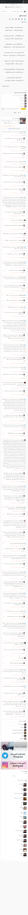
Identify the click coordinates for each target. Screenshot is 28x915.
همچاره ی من (21, 835)
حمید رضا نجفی (21, 486)
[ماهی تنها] (25, 817)
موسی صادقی (21, 593)
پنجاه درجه (21, 849)
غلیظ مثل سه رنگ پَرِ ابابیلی (18, 798)
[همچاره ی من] (25, 836)
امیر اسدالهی (22, 197)
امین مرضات (22, 425)
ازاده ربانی (22, 658)
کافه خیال (22, 101)
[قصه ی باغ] (25, 854)
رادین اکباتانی (21, 175)
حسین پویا (22, 367)
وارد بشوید (10, 128)
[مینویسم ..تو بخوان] (25, 840)
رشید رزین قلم (21, 233)
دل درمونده (21, 98)
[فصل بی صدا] (25, 784)
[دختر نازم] (25, 826)
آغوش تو (21, 844)
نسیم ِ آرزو (21, 821)
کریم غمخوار (22, 669)
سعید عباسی (22, 131)
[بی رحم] (25, 812)
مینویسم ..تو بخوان (20, 839)
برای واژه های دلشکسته (19, 830)
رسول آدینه (22, 440)
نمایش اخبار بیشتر (4, 859)
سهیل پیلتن (22, 701)
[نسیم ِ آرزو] (25, 822)
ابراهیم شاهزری (21, 295)
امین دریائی (22, 307)
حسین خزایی (14, 118)
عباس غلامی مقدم (21, 623)
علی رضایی (22, 543)
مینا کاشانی (22, 611)
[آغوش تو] (25, 845)
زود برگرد (22, 103)
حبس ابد (21, 788)
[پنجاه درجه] (25, 850)
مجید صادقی (22, 382)
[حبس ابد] (25, 789)
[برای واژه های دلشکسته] (25, 831)
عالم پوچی (22, 106)
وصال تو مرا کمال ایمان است (18, 95)
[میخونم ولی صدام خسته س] (25, 794)
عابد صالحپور (22, 344)
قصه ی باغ (21, 853)
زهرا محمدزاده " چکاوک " (19, 507)
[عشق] (25, 803)
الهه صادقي (22, 686)
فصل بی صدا (21, 784)
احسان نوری (22, 555)
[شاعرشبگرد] (25, 808)
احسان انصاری (21, 399)
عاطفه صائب (22, 146)
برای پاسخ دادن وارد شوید (14, 135)
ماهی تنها (21, 816)
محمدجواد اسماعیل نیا (20, 247)
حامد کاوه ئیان (21, 262)
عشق (22, 802)
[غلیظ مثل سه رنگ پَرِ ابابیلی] (25, 798)
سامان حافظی (21, 277)
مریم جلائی (22, 572)
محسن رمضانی (21, 161)
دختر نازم (21, 826)
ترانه (24, 115)
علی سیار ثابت (21, 320)
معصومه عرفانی (21, 220)
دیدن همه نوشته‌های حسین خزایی (8, 126)
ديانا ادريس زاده (21, 520)
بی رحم (22, 812)
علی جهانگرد (22, 642)
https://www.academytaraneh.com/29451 (11, 109)
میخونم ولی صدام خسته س (18, 793)
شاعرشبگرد (21, 807)
